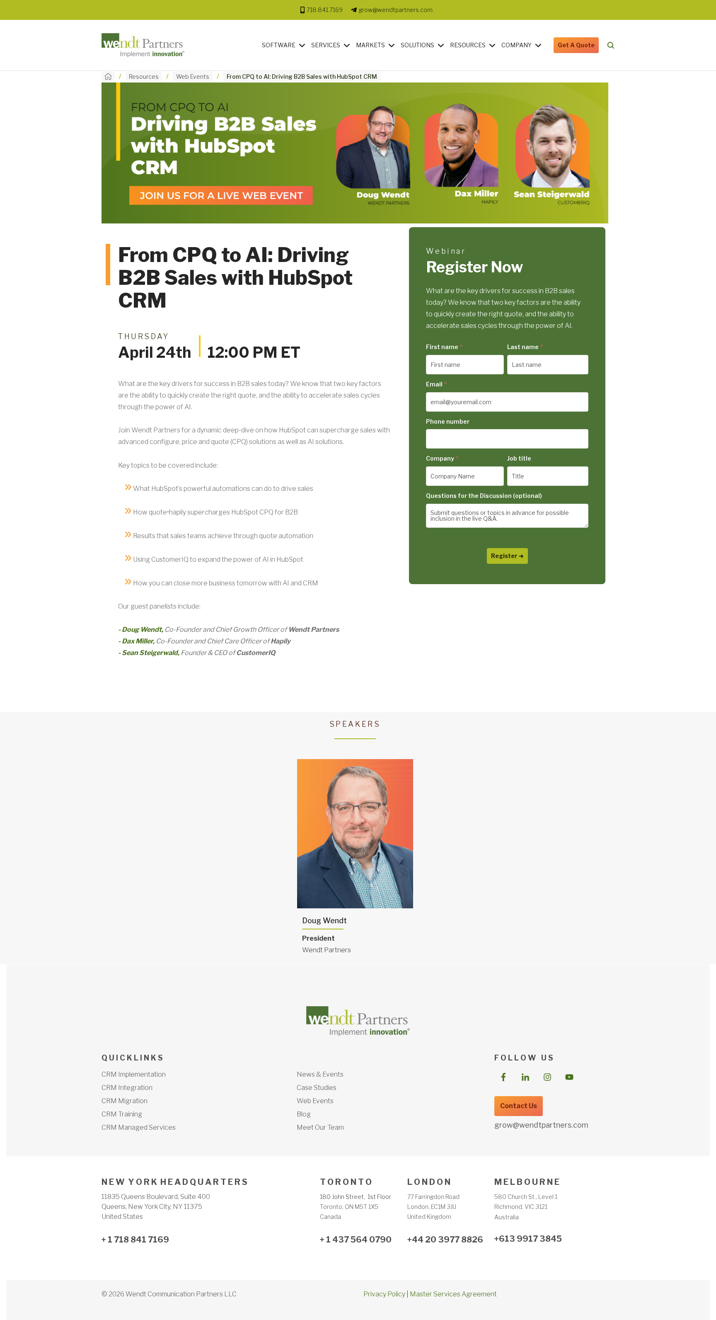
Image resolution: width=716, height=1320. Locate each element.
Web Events (192, 76)
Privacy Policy (384, 1294)
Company (516, 45)
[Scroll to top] (634, 1300)
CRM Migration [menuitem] (125, 1101)
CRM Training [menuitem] (122, 1114)
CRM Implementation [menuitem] (134, 1074)
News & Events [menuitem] (320, 1074)
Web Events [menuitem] (315, 1101)
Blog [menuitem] (304, 1114)
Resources (468, 45)
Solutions (417, 45)
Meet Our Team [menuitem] (320, 1127)
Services (325, 45)
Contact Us (518, 1106)
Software (278, 45)
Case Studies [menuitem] (316, 1088)
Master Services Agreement (453, 1294)
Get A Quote (576, 45)
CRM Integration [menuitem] (127, 1088)
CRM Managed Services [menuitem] (139, 1127)
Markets (370, 45)
